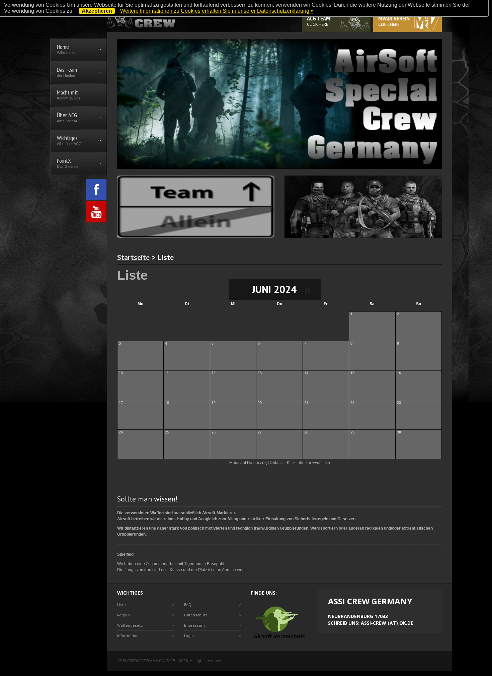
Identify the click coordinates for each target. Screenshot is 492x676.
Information (128, 635)
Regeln (123, 614)
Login (189, 635)
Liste (121, 604)
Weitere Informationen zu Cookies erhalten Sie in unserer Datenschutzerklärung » (217, 11)
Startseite (133, 257)
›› (305, 289)
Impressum (194, 625)
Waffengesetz (130, 625)
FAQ (187, 604)
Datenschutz (195, 614)
